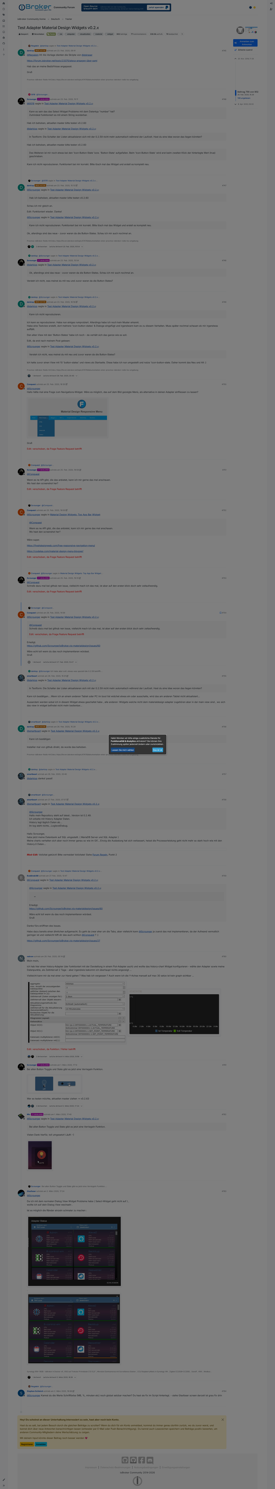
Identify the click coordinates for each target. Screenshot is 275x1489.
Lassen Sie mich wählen (123, 750)
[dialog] (137, 744)
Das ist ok (157, 750)
